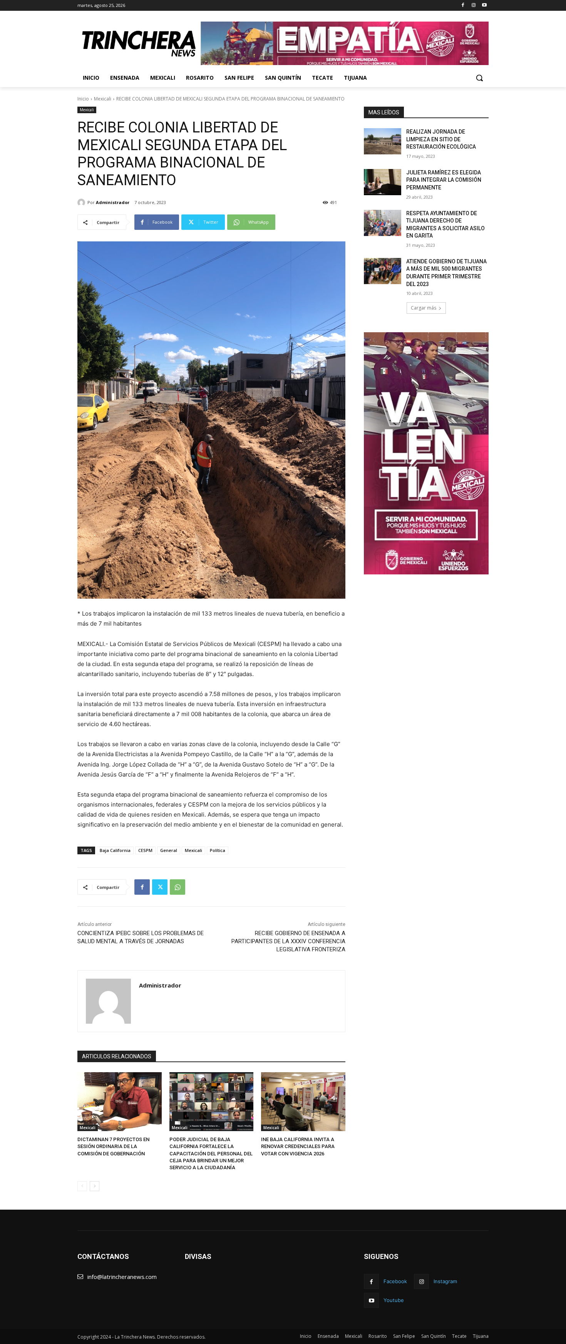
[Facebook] (463, 5)
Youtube (393, 1300)
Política (217, 850)
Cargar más (423, 308)
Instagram (445, 1281)
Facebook (395, 1281)
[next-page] (94, 1186)
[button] (479, 78)
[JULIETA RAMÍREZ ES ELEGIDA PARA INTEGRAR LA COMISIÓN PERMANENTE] (382, 182)
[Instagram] (473, 5)
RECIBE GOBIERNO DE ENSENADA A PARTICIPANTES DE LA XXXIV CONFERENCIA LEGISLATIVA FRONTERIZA (288, 941)
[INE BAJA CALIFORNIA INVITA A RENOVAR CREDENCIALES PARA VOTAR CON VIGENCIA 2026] (303, 1101)
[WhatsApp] (177, 887)
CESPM (145, 850)
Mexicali (102, 98)
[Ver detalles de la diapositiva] (345, 43)
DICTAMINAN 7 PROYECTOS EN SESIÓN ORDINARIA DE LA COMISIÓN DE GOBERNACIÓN (113, 1146)
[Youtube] (484, 5)
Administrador (112, 202)
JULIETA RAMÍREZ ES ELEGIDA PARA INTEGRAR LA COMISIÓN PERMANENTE (443, 180)
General (168, 850)
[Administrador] (82, 202)
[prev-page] (82, 1186)
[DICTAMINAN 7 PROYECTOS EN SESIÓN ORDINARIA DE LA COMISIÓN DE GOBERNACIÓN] (119, 1101)
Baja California (115, 850)
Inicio (83, 98)
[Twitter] (159, 887)
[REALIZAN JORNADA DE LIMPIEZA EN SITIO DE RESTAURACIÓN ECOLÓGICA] (382, 141)
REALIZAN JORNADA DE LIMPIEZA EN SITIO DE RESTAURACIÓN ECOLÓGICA (441, 139)
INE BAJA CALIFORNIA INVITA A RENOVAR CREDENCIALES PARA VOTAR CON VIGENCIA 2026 (298, 1146)
